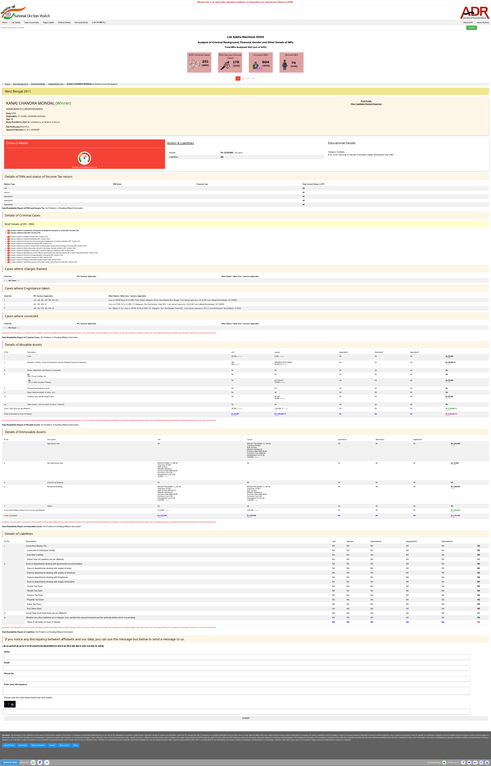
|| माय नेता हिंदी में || (98, 22)
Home (4, 22)
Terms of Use (64, 745)
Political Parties (64, 22)
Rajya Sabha (48, 22)
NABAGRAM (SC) (56, 84)
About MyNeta (483, 22)
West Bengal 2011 (20, 84)
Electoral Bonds (81, 22)
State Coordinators (37, 745)
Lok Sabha (15, 22)
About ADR (468, 22)
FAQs (75, 745)
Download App (434, 762)
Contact (52, 745)
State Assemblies (31, 22)
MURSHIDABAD (38, 84)
